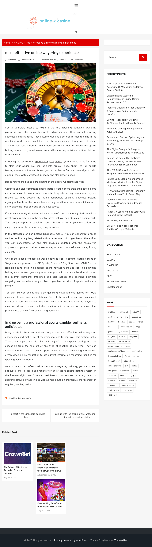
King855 (111, 336)
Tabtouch (112, 375)
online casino (124, 341)
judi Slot (135, 331)
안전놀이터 (112, 385)
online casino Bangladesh (119, 346)
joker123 (112, 331)
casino (132, 322)
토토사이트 (127, 390)
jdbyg (138, 327)
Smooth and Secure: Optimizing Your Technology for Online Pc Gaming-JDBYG (126, 140)
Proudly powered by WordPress (71, 540)
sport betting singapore (48, 161)
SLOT (110, 276)
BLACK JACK (113, 254)
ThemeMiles (120, 540)
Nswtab (111, 341)
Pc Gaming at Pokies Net (120, 220)
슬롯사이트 (133, 380)
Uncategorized (114, 286)
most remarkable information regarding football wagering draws (49, 467)
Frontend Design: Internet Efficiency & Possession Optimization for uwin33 (126, 111)
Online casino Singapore (118, 351)
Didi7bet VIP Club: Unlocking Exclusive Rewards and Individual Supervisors (124, 203)
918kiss (111, 312)
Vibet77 (123, 375)
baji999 (111, 322)
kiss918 (122, 336)
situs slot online (114, 366)
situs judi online (130, 361)
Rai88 (127, 356)
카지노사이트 (113, 390)
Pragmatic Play (114, 356)
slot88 (134, 366)
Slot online (124, 371)
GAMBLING (112, 265)
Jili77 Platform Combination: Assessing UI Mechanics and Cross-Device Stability (126, 87)
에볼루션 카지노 (127, 385)
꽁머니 (133, 375)
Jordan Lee (11, 59)
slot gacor (112, 371)
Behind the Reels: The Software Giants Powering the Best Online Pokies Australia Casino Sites (124, 161)
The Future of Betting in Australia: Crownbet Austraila (15, 470)
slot (126, 366)
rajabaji (136, 356)
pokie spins (137, 351)
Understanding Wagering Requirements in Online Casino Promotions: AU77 (123, 99)
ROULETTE (112, 270)
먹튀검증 (111, 380)
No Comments (77, 59)
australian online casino (118, 317)
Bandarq (121, 322)
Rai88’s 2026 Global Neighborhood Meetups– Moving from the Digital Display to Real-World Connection (125, 182)
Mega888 (133, 336)
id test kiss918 (126, 327)
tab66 (135, 371)
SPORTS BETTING (49, 59)
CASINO (62, 59)
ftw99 (140, 322)
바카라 (122, 380)
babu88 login (137, 317)
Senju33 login (114, 361)
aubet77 (135, 312)
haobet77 (112, 327)
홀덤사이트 (112, 395)
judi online (123, 331)
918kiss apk (123, 312)
